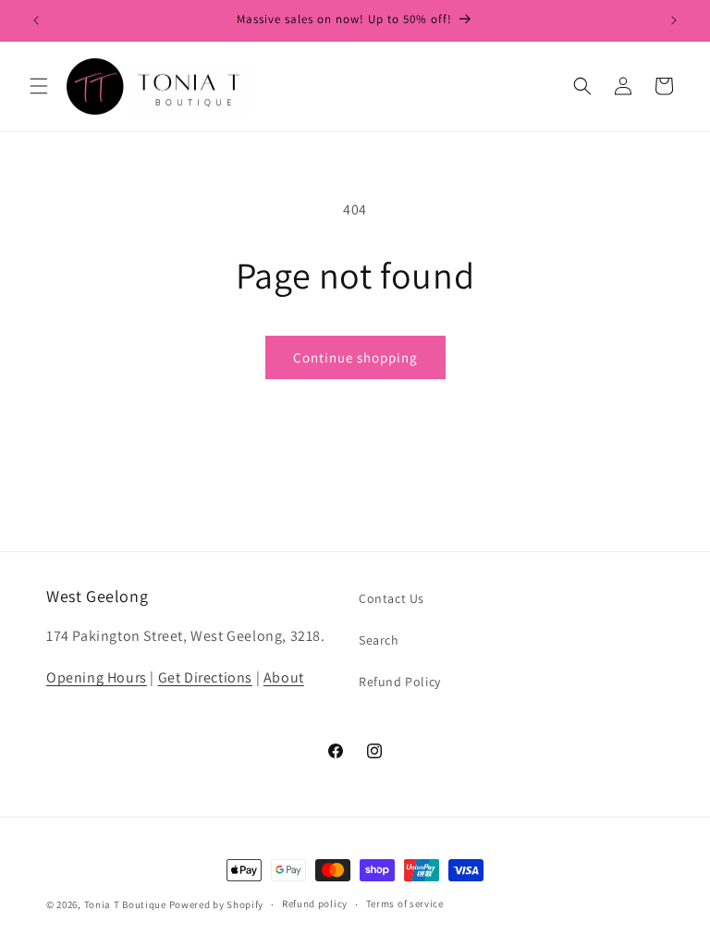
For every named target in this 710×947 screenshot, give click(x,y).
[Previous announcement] (36, 20)
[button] (38, 86)
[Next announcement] (674, 20)
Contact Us (391, 598)
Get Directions (205, 677)
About (283, 677)
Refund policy (315, 903)
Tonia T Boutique (125, 904)
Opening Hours (96, 677)
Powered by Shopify (216, 904)
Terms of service (405, 903)
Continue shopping (355, 357)
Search (379, 640)
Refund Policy (400, 681)
